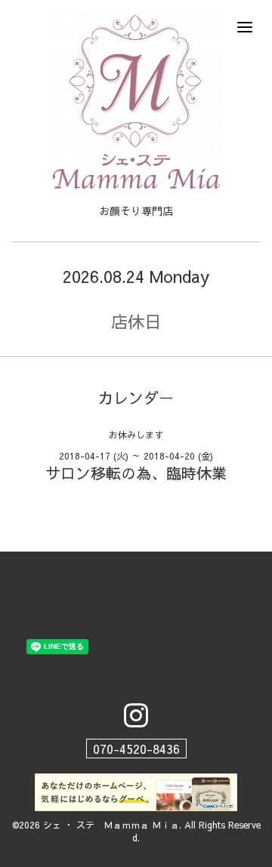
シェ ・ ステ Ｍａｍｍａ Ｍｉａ (111, 825)
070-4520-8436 (136, 748)
